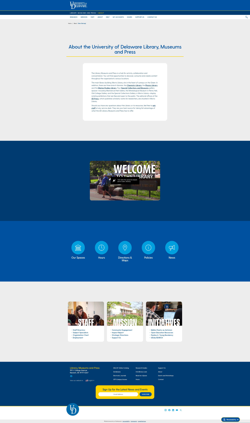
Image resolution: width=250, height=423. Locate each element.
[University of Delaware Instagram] (165, 410)
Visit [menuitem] (92, 17)
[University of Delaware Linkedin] (173, 410)
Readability (231, 419)
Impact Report (118, 332)
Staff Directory (79, 330)
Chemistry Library (134, 85)
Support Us (116, 338)
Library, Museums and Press (83, 13)
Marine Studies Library (107, 88)
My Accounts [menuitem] (118, 17)
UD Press (95, 99)
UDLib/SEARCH (157, 338)
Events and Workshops (166, 375)
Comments (134, 421)
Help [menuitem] (107, 17)
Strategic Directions (120, 335)
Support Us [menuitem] (139, 17)
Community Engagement (122, 330)
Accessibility (126, 421)
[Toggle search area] (246, 17)
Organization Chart (81, 335)
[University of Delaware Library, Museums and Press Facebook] (71, 376)
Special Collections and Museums (135, 88)
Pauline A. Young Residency (162, 335)
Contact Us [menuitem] (152, 17)
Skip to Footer (3, 0)
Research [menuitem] (73, 17)
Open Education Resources (162, 332)
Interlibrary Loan (141, 372)
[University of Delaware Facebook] (169, 410)
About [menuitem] (100, 17)
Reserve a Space (141, 375)
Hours (138, 379)
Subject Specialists (80, 332)
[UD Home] (78, 5)
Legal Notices (142, 421)
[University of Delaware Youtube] (177, 410)
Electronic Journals (119, 375)
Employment (78, 338)
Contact (161, 379)
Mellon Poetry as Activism (161, 330)
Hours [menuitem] (129, 17)
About (101, 13)
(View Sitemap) (82, 23)
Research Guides (141, 368)
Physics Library (151, 85)
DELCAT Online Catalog (121, 368)
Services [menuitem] (84, 17)
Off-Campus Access (120, 379)
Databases (117, 372)
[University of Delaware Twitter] (180, 410)
